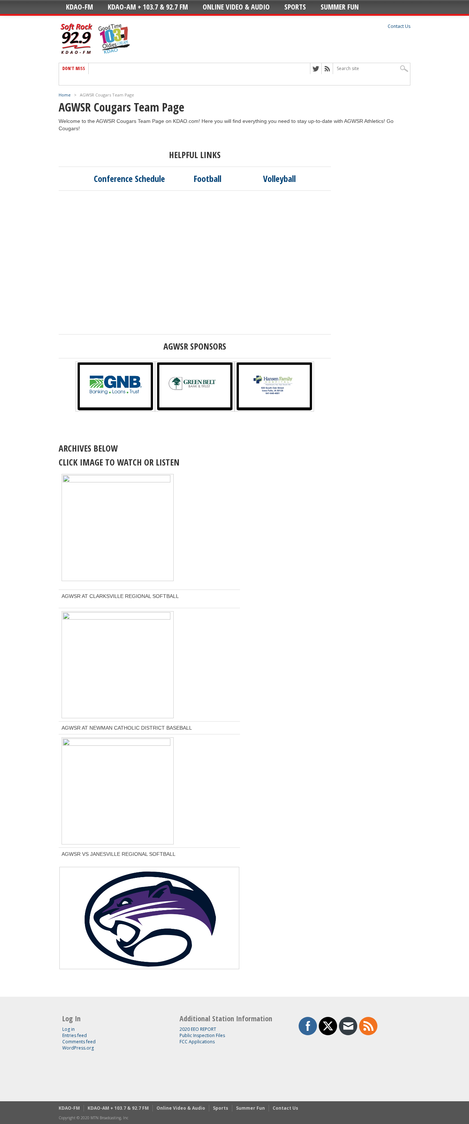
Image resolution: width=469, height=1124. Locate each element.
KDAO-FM (79, 7)
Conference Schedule (129, 178)
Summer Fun (340, 7)
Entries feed (74, 1035)
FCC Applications (197, 1042)
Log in (68, 1029)
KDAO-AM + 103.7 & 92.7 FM (148, 7)
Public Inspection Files (202, 1035)
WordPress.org (78, 1048)
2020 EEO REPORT (198, 1029)
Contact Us (399, 26)
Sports (295, 7)
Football (207, 178)
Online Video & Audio (236, 7)
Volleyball (279, 178)
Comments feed (79, 1042)
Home (65, 95)
